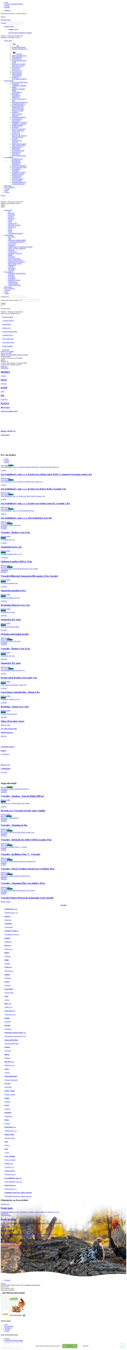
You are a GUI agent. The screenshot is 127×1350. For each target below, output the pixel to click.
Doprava (7, 5)
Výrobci (6, 192)
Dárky (6, 190)
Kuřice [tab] (6, 459)
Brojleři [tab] (6, 462)
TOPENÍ (11, 267)
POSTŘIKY (12, 278)
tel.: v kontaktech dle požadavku (30, 1285)
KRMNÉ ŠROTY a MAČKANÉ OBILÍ (20, 247)
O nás (6, 2)
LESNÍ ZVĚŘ (12, 223)
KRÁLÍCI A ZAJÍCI (14, 225)
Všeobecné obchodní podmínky (13, 4)
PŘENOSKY (12, 265)
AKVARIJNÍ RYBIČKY (15, 233)
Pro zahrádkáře (8, 157)
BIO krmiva (8, 185)
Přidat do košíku (5, 478)
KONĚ (10, 220)
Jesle (9, 238)
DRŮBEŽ (11, 213)
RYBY (10, 232)
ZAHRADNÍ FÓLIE (14, 285)
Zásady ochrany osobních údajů (13, 1342)
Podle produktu (8, 80)
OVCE (10, 228)
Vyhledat (3, 23)
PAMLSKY (11, 245)
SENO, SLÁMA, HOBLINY (17, 248)
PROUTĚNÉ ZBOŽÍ (14, 263)
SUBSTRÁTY (12, 282)
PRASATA (11, 218)
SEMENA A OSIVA (14, 280)
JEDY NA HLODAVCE (15, 260)
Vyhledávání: (4, 297)
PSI (9, 212)
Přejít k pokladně (27, 33)
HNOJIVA (11, 275)
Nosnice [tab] (6, 460)
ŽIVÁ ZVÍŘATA (9, 187)
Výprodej (7, 189)
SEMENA (11, 250)
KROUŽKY (12, 268)
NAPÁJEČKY (12, 252)
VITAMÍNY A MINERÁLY (16, 242)
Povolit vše (70, 1346)
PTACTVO (11, 215)
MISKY (10, 255)
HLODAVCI (12, 227)
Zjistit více (4, 366)
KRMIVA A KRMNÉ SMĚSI (17, 240)
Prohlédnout (4, 1213)
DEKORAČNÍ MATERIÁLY (17, 273)
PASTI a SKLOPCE (14, 258)
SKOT (10, 222)
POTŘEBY (11, 257)
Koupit (3, 360)
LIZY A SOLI (12, 243)
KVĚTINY (11, 277)
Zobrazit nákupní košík (15, 33)
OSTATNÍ (11, 270)
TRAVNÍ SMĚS (13, 283)
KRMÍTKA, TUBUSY (15, 253)
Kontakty (7, 7)
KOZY (10, 230)
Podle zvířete (8, 40)
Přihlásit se (7, 10)
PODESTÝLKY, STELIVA (16, 262)
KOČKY (11, 217)
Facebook (7, 1280)
